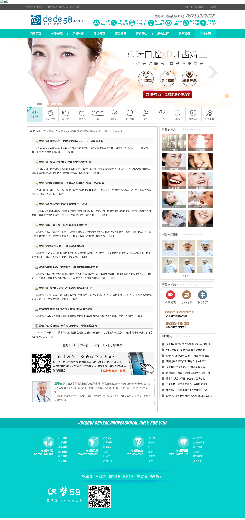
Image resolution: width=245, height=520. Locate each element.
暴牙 (105, 451)
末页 (96, 345)
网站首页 (35, 33)
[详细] (70, 152)
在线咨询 (170, 302)
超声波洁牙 (199, 442)
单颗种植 (62, 447)
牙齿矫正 (41, 7)
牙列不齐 (107, 461)
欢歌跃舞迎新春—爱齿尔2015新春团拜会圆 (188, 373)
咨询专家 (205, 33)
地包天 (106, 456)
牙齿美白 (63, 7)
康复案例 (101, 476)
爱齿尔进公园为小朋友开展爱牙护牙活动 (186, 390)
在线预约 (211, 7)
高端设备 (141, 476)
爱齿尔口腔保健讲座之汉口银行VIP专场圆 (187, 355)
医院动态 (117, 131)
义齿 (150, 461)
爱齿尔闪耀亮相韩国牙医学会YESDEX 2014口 (189, 395)
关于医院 (57, 33)
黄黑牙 (196, 451)
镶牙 (150, 451)
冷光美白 (197, 438)
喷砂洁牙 (197, 447)
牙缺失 (151, 442)
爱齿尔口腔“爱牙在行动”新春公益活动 (185, 367)
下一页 (84, 345)
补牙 (150, 447)
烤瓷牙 (151, 456)
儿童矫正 (107, 442)
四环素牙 (197, 456)
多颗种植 (62, 451)
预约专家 (186, 302)
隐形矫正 (107, 447)
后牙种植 (62, 442)
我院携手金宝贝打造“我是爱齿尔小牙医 (186, 361)
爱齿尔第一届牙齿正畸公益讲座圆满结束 (186, 384)
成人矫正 (107, 438)
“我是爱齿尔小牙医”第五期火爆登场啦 (185, 350)
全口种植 (62, 461)
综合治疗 (74, 7)
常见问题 (197, 461)
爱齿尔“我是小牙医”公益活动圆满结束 (185, 378)
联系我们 (199, 7)
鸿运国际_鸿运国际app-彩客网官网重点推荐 (69, 131)
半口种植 (62, 456)
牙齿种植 (30, 7)
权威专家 (128, 476)
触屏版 (188, 7)
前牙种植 (62, 438)
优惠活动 (124, 396)
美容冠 (151, 438)
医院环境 (114, 476)
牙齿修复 (52, 7)
